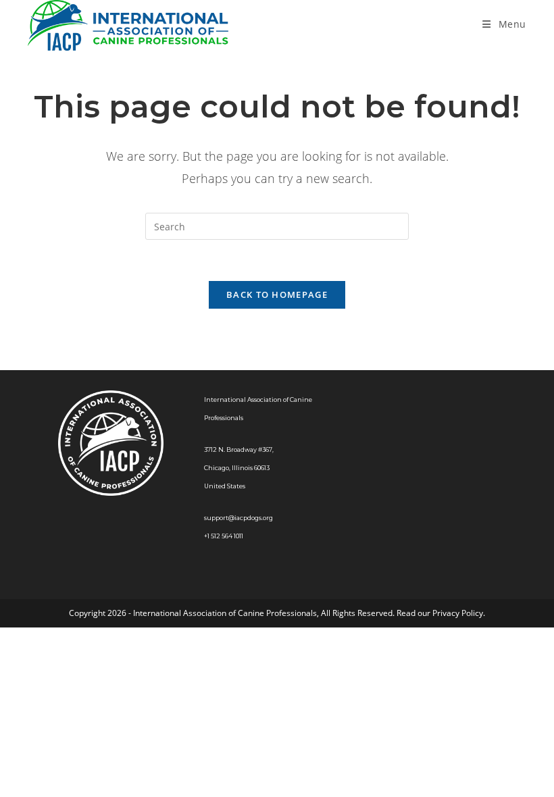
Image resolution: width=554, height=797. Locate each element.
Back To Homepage (277, 294)
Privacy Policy (457, 613)
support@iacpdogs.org (238, 517)
